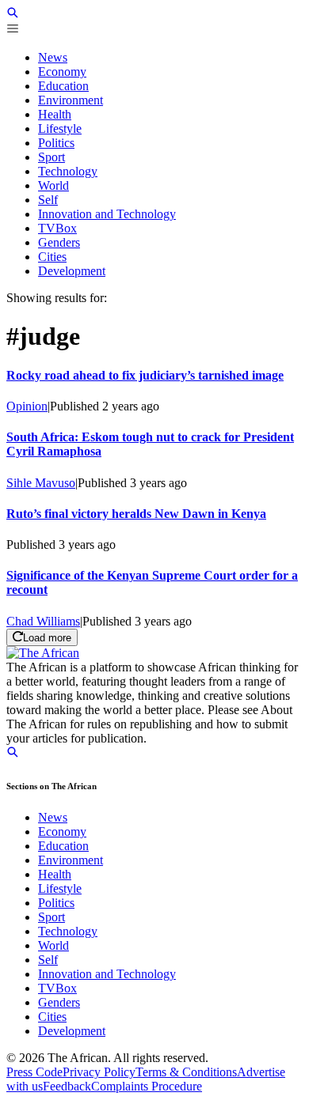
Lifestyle (60, 888)
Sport (51, 917)
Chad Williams (43, 621)
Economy (62, 831)
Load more (47, 638)
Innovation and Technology (107, 974)
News (52, 817)
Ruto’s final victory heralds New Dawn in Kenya (136, 513)
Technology (67, 931)
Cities (52, 1016)
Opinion (27, 406)
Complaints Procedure (146, 1086)
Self (48, 959)
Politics (56, 902)
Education (63, 845)
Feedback (67, 1086)
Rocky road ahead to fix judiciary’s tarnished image (145, 375)
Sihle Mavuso (40, 483)
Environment (70, 860)
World (53, 945)
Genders (59, 1002)
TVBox (57, 988)
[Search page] (12, 14)
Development (71, 1031)
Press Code (34, 1072)
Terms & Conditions (186, 1072)
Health (54, 874)
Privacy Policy (99, 1072)
